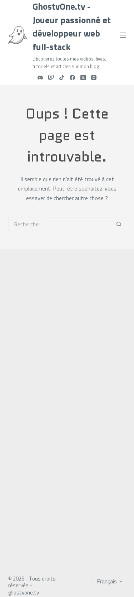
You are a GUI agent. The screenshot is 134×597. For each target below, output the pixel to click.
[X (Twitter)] (83, 77)
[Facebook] (72, 77)
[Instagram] (93, 77)
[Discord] (40, 77)
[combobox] (60, 224)
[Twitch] (51, 77)
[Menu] (123, 35)
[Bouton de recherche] (119, 224)
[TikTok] (61, 77)
